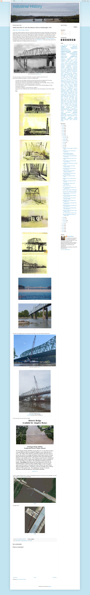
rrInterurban (71, 96)
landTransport (63, 71)
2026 (63, 125)
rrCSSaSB (73, 94)
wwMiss (70, 117)
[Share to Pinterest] (33, 539)
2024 (63, 128)
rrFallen (69, 95)
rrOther (68, 100)
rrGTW (72, 95)
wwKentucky (72, 115)
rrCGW (65, 94)
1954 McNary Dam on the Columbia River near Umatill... (69, 198)
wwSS (71, 119)
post (39, 413)
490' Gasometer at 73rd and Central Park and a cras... (69, 169)
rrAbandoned (69, 89)
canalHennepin (63, 59)
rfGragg (62, 80)
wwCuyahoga (68, 112)
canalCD (76, 57)
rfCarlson (62, 78)
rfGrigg (68, 80)
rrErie (67, 95)
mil (76, 72)
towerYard (67, 108)
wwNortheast (63, 118)
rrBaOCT (65, 92)
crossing (75, 64)
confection (63, 64)
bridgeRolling (74, 52)
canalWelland (74, 62)
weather (62, 110)
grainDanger (65, 70)
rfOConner (66, 85)
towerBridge (75, 105)
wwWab (62, 120)
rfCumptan (70, 78)
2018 (63, 225)
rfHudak (65, 82)
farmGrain (75, 67)
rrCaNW (69, 93)
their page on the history (49, 38)
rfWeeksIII (70, 88)
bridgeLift (75, 51)
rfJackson (69, 82)
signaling (73, 103)
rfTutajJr (66, 88)
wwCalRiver (69, 110)
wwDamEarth (63, 113)
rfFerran (76, 79)
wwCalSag (75, 110)
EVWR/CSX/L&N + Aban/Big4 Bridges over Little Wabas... (69, 208)
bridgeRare (68, 52)
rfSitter (76, 87)
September (65, 140)
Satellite (26, 30)
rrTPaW (74, 102)
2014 (63, 231)
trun (76, 108)
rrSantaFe (75, 101)
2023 (63, 130)
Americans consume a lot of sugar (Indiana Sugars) (69, 166)
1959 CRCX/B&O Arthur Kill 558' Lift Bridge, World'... (69, 215)
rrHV (75, 95)
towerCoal (63, 106)
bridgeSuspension (73, 53)
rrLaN (76, 96)
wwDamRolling (63, 114)
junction (71, 70)
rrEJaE (64, 95)
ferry (62, 69)
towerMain (63, 107)
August (64, 142)
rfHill (66, 81)
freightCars (69, 69)
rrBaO (62, 92)
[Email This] (28, 539)
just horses (75, 70)
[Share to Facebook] (32, 539)
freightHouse (75, 69)
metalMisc (70, 72)
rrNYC (65, 100)
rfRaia (68, 86)
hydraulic (68, 70)
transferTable (73, 108)
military (62, 73)
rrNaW (69, 99)
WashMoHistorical (39, 39)
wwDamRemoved (74, 113)
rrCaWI (76, 93)
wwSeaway (66, 119)
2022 (63, 131)
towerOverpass (69, 107)
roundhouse (63, 89)
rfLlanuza (75, 84)
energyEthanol (75, 65)
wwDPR (62, 115)
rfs (67, 87)
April (64, 217)
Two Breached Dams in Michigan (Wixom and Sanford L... (69, 171)
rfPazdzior (71, 85)
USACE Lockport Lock (67, 185)
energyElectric (68, 65)
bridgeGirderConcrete (65, 49)
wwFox (65, 115)
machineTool (69, 71)
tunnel (62, 109)
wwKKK (76, 115)
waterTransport (74, 109)
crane (28, 540)
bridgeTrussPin (64, 57)
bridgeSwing (63, 54)
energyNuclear (75, 66)
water (65, 109)
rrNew (76, 99)
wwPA (62, 119)
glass (62, 70)
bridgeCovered (74, 48)
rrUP (76, 102)
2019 (63, 223)
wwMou (31, 540)
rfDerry (62, 79)
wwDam (75, 112)
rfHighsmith (63, 81)
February (64, 220)
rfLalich (66, 84)
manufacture (74, 71)
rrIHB (62, 96)
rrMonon (62, 99)
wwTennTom (75, 119)
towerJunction (74, 106)
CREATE (72, 64)
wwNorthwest (70, 118)
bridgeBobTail (74, 46)
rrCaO (73, 93)
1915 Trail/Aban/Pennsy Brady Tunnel (69, 212)
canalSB (62, 62)
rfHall (73, 80)
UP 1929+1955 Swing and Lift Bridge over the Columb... (69, 196)
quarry (62, 74)
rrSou (62, 102)
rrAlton (67, 90)
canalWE (69, 62)
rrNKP (62, 100)
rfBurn (75, 77)
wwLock (63, 117)
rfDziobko (72, 79)
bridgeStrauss (64, 53)
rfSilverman (73, 87)
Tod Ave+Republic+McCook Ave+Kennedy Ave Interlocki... (68, 154)
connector (66, 64)
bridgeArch (64, 46)
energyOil (62, 67)
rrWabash (67, 103)
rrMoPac (66, 99)
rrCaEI (76, 92)
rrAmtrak (71, 90)
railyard (72, 74)
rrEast (62, 95)
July (64, 143)
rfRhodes (75, 86)
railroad (68, 74)
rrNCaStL (72, 99)
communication (71, 63)
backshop (70, 44)
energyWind (67, 67)
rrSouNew (64, 102)
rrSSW (68, 102)
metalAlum (62, 72)
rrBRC (73, 92)
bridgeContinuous (64, 48)
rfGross (70, 80)
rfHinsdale (69, 81)
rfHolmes (72, 81)
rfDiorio (65, 79)
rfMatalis (62, 85)
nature (65, 73)
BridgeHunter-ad (34, 471)
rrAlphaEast (75, 89)
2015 (63, 230)
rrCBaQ (62, 94)
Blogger (49, 586)
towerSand (75, 107)
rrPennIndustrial (64, 101)
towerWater (63, 108)
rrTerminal (71, 102)
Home (35, 577)
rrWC (70, 103)
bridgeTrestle (74, 54)
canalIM (68, 59)
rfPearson (75, 85)
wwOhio (75, 118)
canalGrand (75, 58)
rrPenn (75, 100)
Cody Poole (29, 415)
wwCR (62, 112)
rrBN (71, 92)
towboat (70, 105)
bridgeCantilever (18, 540)
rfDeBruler (75, 78)
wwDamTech (69, 114)
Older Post (55, 577)
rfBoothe (69, 77)
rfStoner (62, 88)
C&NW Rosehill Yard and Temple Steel (70, 189)
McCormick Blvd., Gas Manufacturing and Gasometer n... (69, 161)
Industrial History (27, 6)
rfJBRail (72, 82)
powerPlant (75, 73)
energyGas (63, 66)
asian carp (66, 44)
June (64, 145)
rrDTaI (76, 94)
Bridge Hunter (15, 30)
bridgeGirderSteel (24, 540)
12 (62, 44)
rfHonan (75, 81)
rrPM (68, 101)
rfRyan (65, 87)
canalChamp (63, 58)
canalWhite (62, 63)
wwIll (68, 115)
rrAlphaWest (63, 90)
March (64, 218)
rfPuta (65, 86)
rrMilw (72, 97)
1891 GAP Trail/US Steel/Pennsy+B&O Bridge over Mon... (70, 211)
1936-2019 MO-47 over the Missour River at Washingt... (69, 174)
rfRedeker (71, 86)
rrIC (76, 95)
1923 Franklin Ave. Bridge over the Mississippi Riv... (69, 184)
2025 (63, 127)
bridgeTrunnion (64, 56)
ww (65, 110)
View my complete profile (65, 249)
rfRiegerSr (62, 87)
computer (75, 63)
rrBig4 (69, 92)
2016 (63, 228)
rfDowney (68, 79)
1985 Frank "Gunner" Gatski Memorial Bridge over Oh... (69, 193)
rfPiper (62, 86)
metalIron (67, 72)
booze (74, 44)
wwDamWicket (75, 114)
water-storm (68, 109)
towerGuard (68, 106)
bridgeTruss (74, 56)
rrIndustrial (66, 96)
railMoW (65, 74)
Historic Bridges (22, 30)
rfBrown (72, 77)
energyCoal (63, 65)
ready (76, 74)
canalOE (67, 61)
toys (70, 108)
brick (76, 44)
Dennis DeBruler (31, 414)
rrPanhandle (72, 100)
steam (76, 103)
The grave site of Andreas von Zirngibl (69, 191)
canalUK (66, 62)
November (65, 137)
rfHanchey (75, 80)
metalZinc (74, 72)
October (64, 139)
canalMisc (63, 61)
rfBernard (65, 77)
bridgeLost (63, 52)
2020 (63, 134)
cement (66, 63)
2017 (63, 227)
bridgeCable (63, 47)
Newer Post (15, 577)
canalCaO (71, 57)
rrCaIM (62, 93)
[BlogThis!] (29, 539)
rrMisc (76, 97)
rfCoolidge (66, 78)
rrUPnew (62, 103)
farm (71, 67)
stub (61, 105)
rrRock (71, 101)
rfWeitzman (75, 88)
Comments (64, 34)
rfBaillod (62, 77)
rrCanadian (65, 93)
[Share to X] (31, 539)
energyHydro (68, 66)
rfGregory (65, 80)
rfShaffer (69, 87)
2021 (63, 133)
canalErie (69, 58)
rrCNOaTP (69, 94)
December (65, 136)
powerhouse (69, 73)
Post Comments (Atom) (22, 579)
